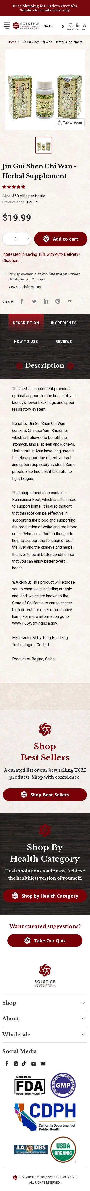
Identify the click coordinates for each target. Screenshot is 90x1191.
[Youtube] (33, 1062)
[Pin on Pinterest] (58, 301)
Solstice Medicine (62, 1177)
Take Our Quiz (49, 941)
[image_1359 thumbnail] (44, 145)
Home (12, 42)
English (48, 26)
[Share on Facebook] (22, 301)
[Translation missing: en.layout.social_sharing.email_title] (70, 301)
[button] (14, 186)
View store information (25, 287)
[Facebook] (6, 1062)
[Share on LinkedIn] (46, 301)
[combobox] (54, 26)
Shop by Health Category (49, 896)
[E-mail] (42, 1062)
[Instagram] (15, 1062)
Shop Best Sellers (49, 795)
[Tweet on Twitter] (34, 301)
